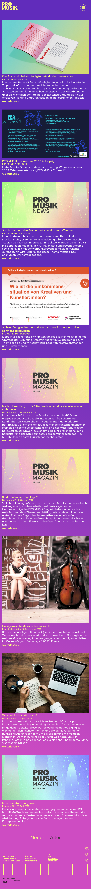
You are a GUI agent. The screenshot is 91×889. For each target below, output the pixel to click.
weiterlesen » (10, 101)
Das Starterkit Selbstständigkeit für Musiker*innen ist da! (38, 76)
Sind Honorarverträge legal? (20, 497)
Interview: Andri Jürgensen (19, 803)
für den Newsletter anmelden (53, 857)
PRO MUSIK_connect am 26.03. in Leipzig (28, 161)
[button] (83, 7)
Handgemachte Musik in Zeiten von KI (26, 626)
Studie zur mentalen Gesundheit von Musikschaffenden (37, 230)
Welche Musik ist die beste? (19, 715)
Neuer (36, 837)
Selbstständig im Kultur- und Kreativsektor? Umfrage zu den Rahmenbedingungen (40, 328)
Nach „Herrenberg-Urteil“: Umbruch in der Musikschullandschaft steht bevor (43, 407)
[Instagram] (87, 848)
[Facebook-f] (87, 854)
